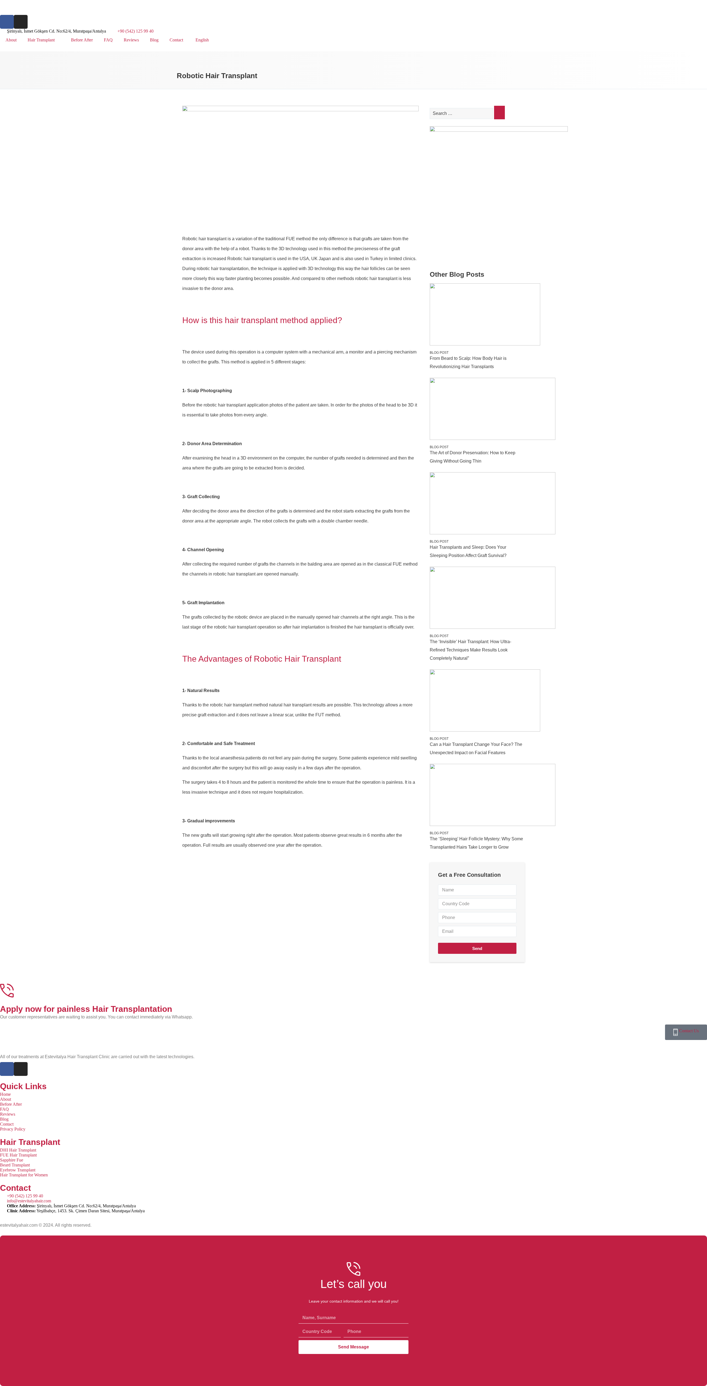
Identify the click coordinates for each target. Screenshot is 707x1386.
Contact (176, 40)
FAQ (108, 40)
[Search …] (462, 113)
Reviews (131, 40)
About (11, 40)
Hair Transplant (41, 40)
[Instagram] (21, 22)
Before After (82, 40)
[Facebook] (7, 22)
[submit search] (499, 112)
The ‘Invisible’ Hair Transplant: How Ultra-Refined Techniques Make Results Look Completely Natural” (470, 650)
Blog (154, 40)
